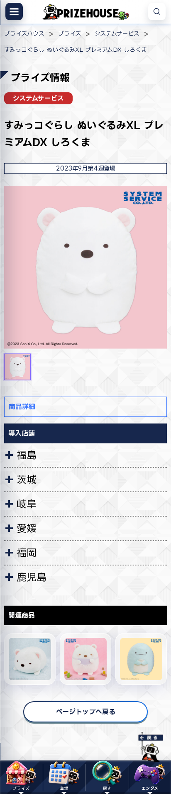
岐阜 (27, 503)
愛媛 (27, 528)
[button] (17, 367)
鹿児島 (31, 577)
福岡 (27, 552)
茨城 (27, 479)
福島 (27, 455)
